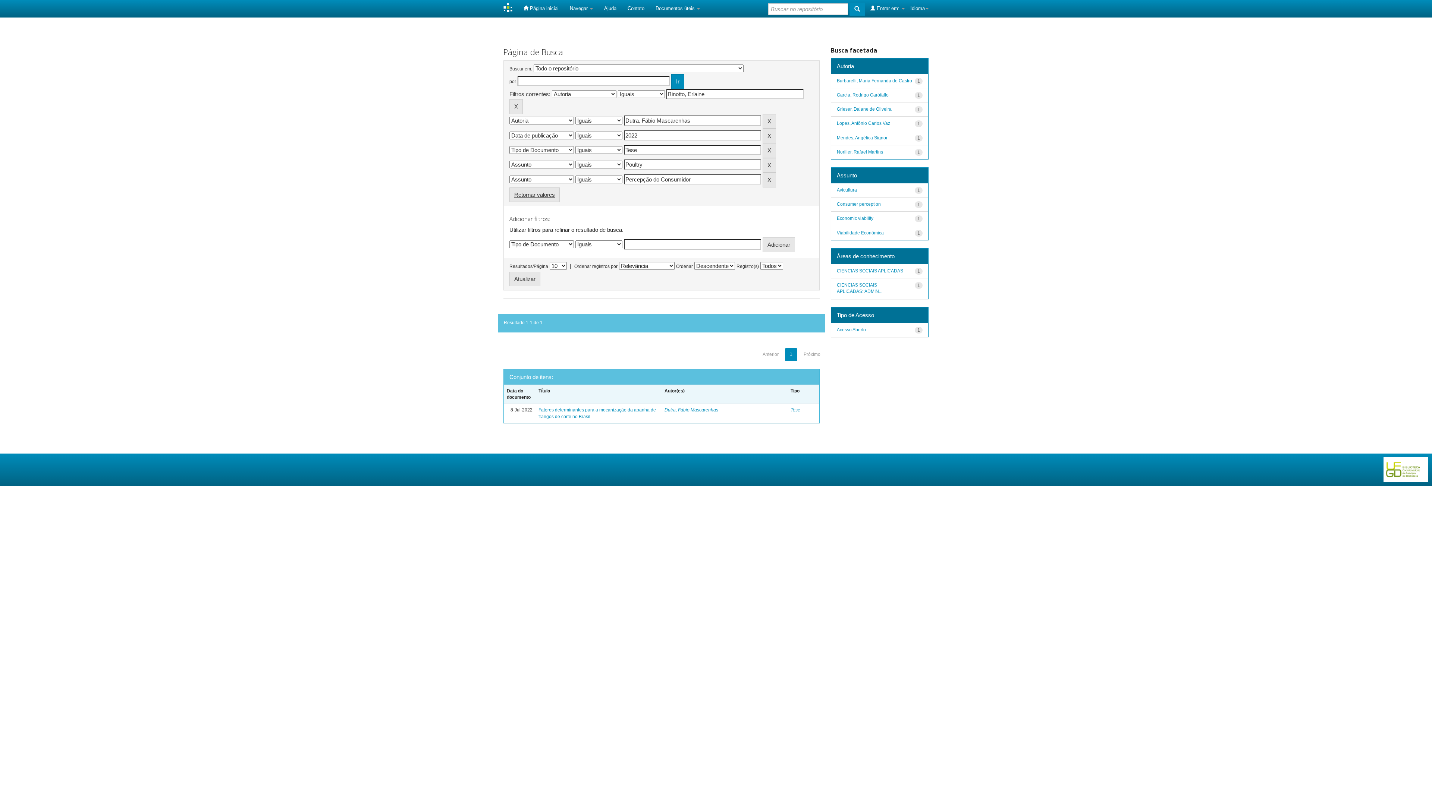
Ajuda (610, 8)
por (512, 81)
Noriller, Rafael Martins (860, 152)
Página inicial (543, 8)
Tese (795, 410)
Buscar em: (520, 69)
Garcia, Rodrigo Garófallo (863, 95)
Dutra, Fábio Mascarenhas (691, 410)
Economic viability (855, 218)
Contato (636, 8)
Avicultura (847, 190)
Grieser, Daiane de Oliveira (864, 109)
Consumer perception (859, 204)
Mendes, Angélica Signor (862, 138)
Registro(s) (748, 266)
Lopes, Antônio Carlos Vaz (863, 123)
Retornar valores (534, 195)
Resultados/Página (528, 266)
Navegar (579, 8)
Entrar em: (888, 8)
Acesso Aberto (851, 329)
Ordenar (684, 266)
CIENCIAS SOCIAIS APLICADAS (870, 271)
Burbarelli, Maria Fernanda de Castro (874, 80)
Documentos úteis (676, 8)
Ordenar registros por (596, 266)
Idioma (917, 8)
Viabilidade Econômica (860, 233)
